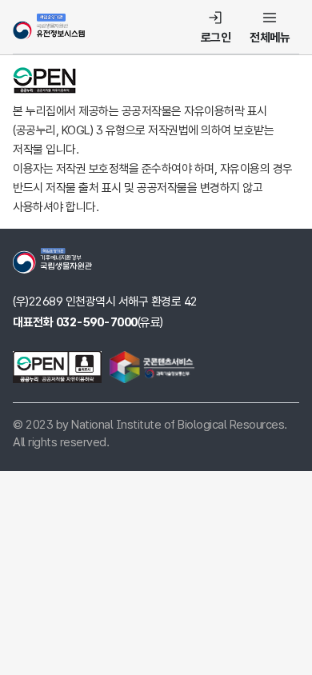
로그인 (216, 37)
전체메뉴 (270, 37)
